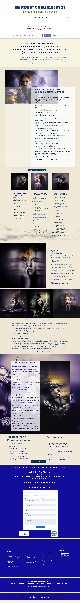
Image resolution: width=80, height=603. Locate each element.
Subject (26, 513)
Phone (26, 508)
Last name (43, 498)
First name (27, 498)
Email (26, 503)
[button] (68, 17)
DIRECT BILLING (40, 487)
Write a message (28, 518)
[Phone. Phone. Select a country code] (26, 510)
